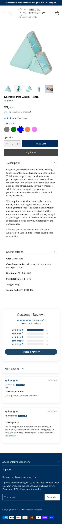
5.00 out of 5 (38, 320)
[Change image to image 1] (8, 89)
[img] (11, 380)
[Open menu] (4, 13)
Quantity (8, 137)
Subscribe (52, 497)
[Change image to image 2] (18, 89)
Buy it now (31, 152)
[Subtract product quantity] (6, 144)
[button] (10, 118)
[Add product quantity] (17, 144)
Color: (9, 123)
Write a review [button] (31, 351)
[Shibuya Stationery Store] (31, 13)
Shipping (7, 112)
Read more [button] (10, 435)
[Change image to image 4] (39, 89)
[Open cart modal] (57, 13)
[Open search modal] (10, 13)
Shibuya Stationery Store (30, 509)
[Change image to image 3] (28, 89)
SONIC (10, 100)
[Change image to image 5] (49, 89)
